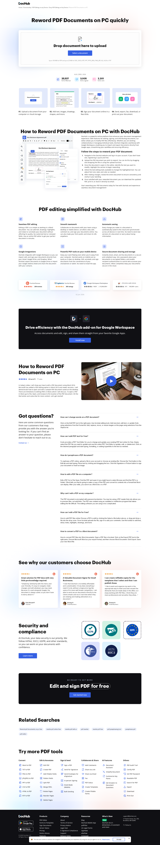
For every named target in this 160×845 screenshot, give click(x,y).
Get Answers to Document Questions (111, 785)
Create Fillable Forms (90, 792)
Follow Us (128, 825)
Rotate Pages (48, 791)
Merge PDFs (47, 787)
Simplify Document (113, 772)
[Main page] (24, 3)
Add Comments (90, 765)
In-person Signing (70, 781)
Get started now (80, 695)
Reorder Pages (48, 796)
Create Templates (91, 787)
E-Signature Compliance (69, 831)
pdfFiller (84, 825)
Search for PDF (132, 783)
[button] (111, 381)
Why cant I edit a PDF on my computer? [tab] (77, 493)
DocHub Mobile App (88, 823)
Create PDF (47, 770)
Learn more (28, 656)
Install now (80, 340)
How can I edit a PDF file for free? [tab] (74, 512)
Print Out (130, 796)
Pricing (42, 831)
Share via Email (90, 774)
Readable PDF (132, 778)
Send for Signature (71, 770)
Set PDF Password (133, 774)
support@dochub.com (129, 816)
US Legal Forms (86, 828)
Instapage (84, 836)
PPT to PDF (26, 783)
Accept (119, 839)
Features (43, 836)
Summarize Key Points (111, 777)
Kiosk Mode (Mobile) (68, 786)
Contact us (23, 443)
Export (129, 787)
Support (63, 833)
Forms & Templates (47, 823)
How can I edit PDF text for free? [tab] (74, 436)
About (62, 820)
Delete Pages (48, 800)
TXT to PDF (26, 770)
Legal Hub (64, 828)
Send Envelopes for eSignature (71, 775)
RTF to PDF (26, 796)
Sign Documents (45, 825)
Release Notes (65, 836)
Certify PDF (131, 770)
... (105, 839)
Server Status (44, 828)
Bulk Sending (69, 792)
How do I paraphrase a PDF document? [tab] (76, 455)
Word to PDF (26, 765)
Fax (86, 778)
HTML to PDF (27, 791)
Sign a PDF (68, 765)
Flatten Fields (48, 778)
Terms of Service (66, 823)
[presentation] (80, 48)
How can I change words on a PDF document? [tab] (79, 417)
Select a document (80, 53)
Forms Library (45, 833)
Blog (82, 820)
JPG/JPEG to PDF (28, 778)
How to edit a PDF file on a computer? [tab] (76, 474)
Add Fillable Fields (50, 774)
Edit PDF (46, 765)
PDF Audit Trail (132, 765)
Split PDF (46, 783)
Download (130, 791)
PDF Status (89, 783)
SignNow (84, 831)
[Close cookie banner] (129, 838)
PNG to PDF (26, 774)
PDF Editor (43, 820)
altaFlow (84, 833)
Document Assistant (110, 766)
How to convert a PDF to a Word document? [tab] (79, 531)
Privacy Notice (65, 825)
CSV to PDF (26, 787)
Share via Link (90, 770)
